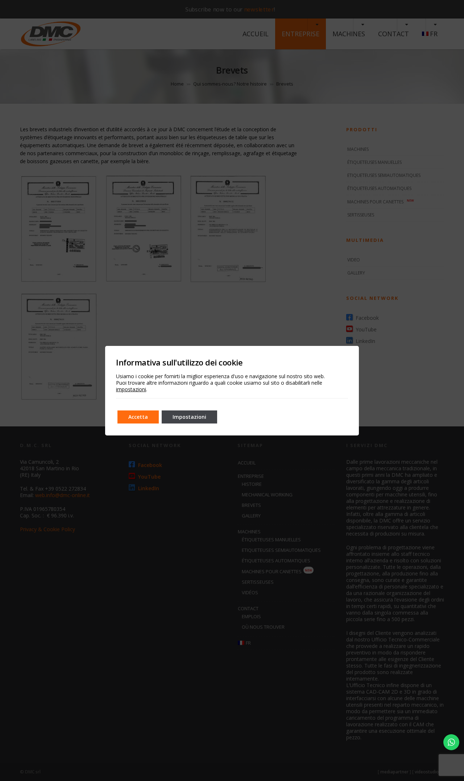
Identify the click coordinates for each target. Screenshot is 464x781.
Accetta (138, 416)
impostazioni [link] (131, 389)
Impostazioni (189, 416)
